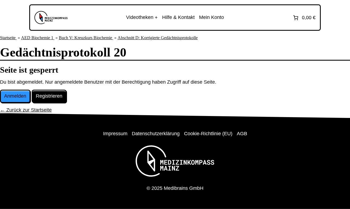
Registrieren (49, 96)
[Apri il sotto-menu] (142, 17)
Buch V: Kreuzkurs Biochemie (86, 37)
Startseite (8, 37)
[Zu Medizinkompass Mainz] (51, 17)
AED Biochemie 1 (37, 37)
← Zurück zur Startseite (26, 110)
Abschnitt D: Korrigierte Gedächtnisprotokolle (158, 37)
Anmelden (15, 96)
